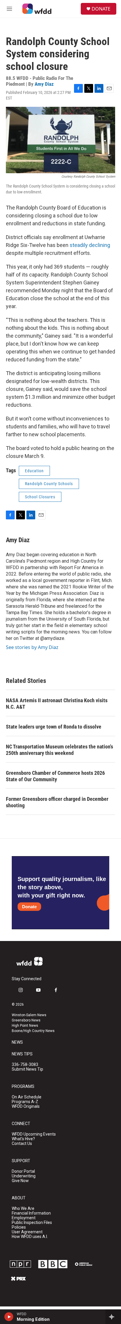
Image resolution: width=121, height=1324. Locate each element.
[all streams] (113, 1316)
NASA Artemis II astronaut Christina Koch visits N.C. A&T (56, 703)
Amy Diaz (44, 84)
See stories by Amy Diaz (32, 647)
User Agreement (27, 1232)
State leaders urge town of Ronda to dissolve (53, 727)
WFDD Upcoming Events (34, 1134)
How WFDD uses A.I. (30, 1236)
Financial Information (31, 1213)
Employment (24, 1218)
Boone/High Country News (33, 1031)
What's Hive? (23, 1139)
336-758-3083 (25, 1064)
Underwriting (24, 1176)
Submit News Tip (27, 1069)
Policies (19, 1227)
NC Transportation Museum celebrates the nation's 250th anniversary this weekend (59, 749)
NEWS (17, 1042)
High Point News (25, 1026)
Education (34, 470)
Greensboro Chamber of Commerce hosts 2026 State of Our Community (55, 776)
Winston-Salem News (29, 1015)
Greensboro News (26, 1020)
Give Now (20, 1181)
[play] (9, 1317)
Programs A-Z (25, 1102)
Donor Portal (23, 1171)
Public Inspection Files (32, 1222)
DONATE (101, 8)
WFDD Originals (26, 1106)
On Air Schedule (26, 1097)
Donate (29, 906)
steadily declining (90, 245)
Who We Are (23, 1208)
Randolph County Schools (49, 483)
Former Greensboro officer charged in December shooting (57, 802)
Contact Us (22, 1143)
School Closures (40, 496)
